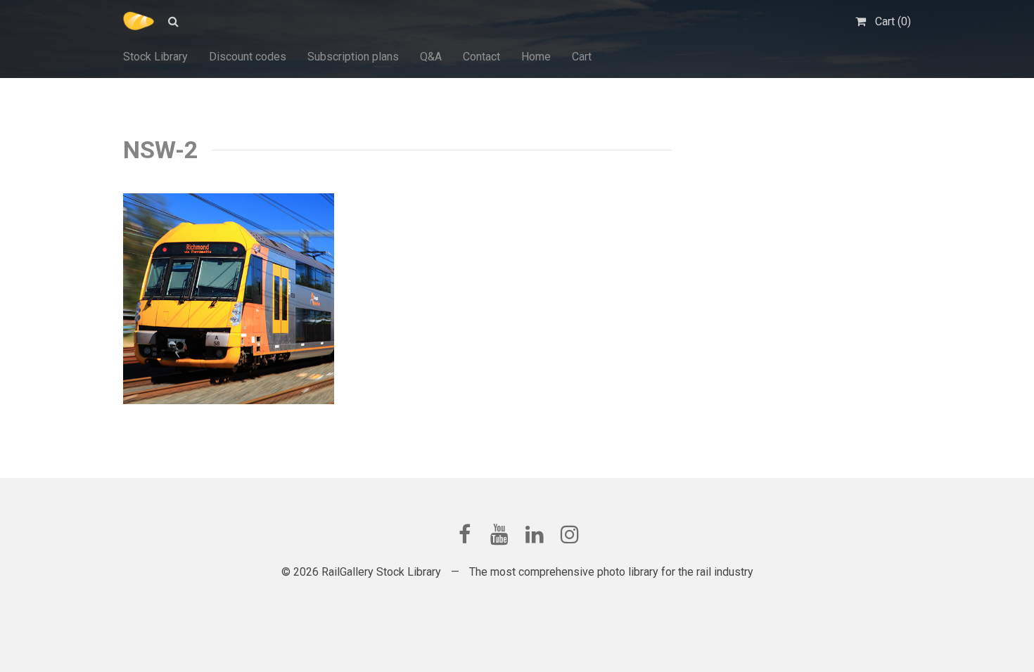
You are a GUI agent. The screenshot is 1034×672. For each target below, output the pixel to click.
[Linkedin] (535, 534)
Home (536, 56)
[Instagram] (570, 534)
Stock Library (155, 56)
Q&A (431, 56)
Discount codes (247, 56)
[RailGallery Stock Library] (138, 21)
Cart (582, 56)
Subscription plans (353, 56)
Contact (481, 56)
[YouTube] (499, 534)
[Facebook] (464, 534)
